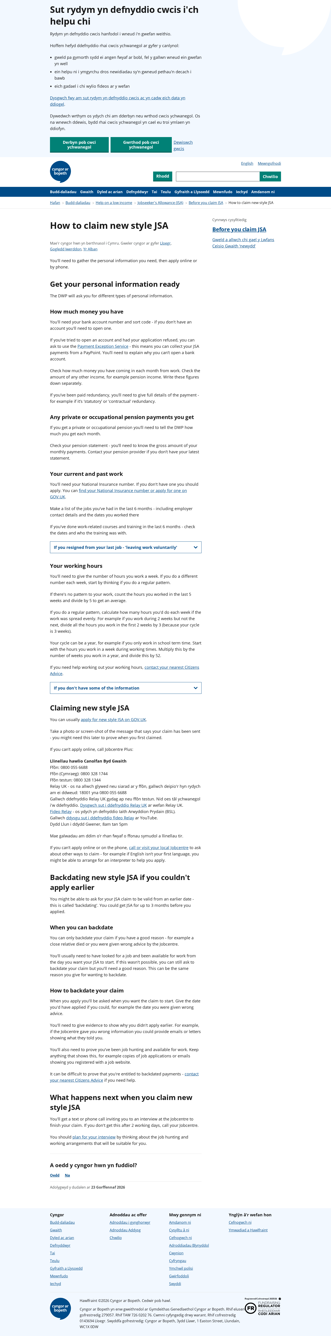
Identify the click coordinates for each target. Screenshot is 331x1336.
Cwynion (176, 1253)
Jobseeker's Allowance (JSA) (160, 202)
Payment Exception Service (102, 346)
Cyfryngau (177, 1260)
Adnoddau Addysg (125, 1230)
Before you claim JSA (206, 202)
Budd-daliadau (63, 191)
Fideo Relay (61, 811)
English (247, 163)
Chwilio (116, 1237)
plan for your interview (94, 1137)
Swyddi (175, 1283)
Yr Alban (90, 249)
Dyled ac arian (110, 191)
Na (67, 1175)
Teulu (166, 191)
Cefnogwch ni (180, 1237)
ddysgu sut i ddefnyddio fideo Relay (100, 817)
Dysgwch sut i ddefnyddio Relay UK (113, 805)
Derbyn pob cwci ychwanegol (79, 145)
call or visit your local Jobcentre (158, 847)
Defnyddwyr (137, 191)
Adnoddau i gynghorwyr (130, 1222)
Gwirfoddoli (179, 1276)
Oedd (54, 1175)
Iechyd (242, 191)
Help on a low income (114, 202)
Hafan (55, 202)
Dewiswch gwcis (183, 145)
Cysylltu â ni (179, 1230)
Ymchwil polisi (181, 1268)
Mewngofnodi (269, 163)
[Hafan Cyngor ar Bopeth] (61, 172)
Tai (154, 191)
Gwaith (86, 191)
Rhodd (162, 176)
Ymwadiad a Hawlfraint (248, 1230)
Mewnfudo (222, 191)
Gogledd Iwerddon (66, 249)
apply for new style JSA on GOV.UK (113, 719)
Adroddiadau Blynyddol (189, 1245)
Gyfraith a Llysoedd (192, 191)
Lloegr (165, 243)
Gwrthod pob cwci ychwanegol (141, 145)
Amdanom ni (263, 191)
